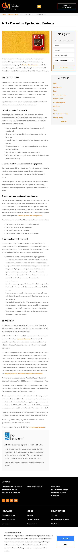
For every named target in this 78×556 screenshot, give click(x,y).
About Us (30, 515)
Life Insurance (6, 524)
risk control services (24, 339)
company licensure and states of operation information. (23, 373)
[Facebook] (3, 500)
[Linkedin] (16, 500)
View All (63, 121)
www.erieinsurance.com (37, 427)
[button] (39, 6)
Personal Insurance (8, 515)
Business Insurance (8, 519)
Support (54, 515)
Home (4, 14)
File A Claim (55, 524)
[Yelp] (7, 500)
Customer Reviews (33, 519)
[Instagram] (11, 500)
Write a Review (32, 524)
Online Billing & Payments (60, 519)
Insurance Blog (13, 14)
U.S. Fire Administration (30, 65)
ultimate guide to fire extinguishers (30, 215)
